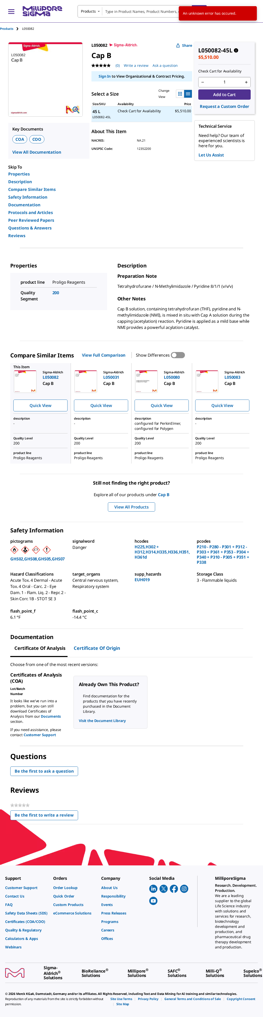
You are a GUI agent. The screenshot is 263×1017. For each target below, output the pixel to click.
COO (37, 139)
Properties (19, 174)
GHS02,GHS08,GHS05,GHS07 (37, 559)
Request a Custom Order (224, 106)
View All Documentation (36, 152)
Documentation (24, 205)
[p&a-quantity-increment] (246, 82)
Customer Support (40, 734)
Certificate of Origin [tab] (97, 648)
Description (20, 181)
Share (187, 45)
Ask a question (165, 65)
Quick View (40, 405)
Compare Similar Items (32, 189)
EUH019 (142, 580)
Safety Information (27, 197)
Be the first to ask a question (44, 771)
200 (55, 292)
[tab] (11, 29)
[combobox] (142, 11)
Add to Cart (224, 94)
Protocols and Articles (30, 212)
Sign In (105, 76)
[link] (26, 887)
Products (6, 28)
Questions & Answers (30, 228)
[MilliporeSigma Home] (42, 11)
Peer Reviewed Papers (31, 220)
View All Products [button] (131, 507)
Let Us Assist (211, 155)
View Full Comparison (103, 355)
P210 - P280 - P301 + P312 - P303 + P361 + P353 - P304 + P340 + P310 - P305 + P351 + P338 (223, 554)
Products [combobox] (88, 11)
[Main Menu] (11, 11)
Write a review (136, 65)
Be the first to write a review (46, 816)
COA (19, 139)
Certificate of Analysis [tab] (39, 648)
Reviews (16, 235)
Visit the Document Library (102, 720)
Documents (51, 716)
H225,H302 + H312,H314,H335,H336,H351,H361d (162, 552)
